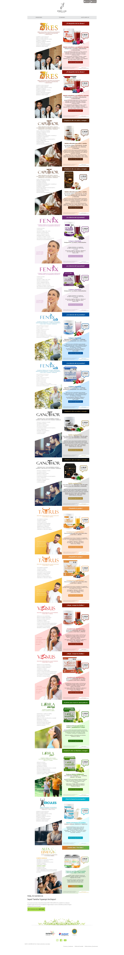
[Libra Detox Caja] (75, 748)
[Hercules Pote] (75, 845)
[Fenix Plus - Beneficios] (48, 360)
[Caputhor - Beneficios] (48, 166)
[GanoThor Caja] (75, 505)
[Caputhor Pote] (75, 166)
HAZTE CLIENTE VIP (85, 17)
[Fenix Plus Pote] (75, 360)
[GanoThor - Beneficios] (48, 457)
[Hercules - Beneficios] (48, 845)
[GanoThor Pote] (75, 457)
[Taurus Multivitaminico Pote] (75, 554)
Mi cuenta (94, 1)
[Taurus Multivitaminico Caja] (75, 602)
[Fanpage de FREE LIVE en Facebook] (61, 940)
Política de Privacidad (79, 946)
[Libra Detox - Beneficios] (48, 748)
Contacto (87, 1)
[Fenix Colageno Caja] (75, 312)
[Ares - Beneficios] (48, 69)
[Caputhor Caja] (75, 215)
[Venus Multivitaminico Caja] (75, 699)
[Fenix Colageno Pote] (75, 263)
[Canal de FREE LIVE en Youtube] (65, 940)
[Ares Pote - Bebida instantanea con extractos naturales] (75, 69)
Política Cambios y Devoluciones (91, 946)
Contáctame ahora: (36, 909)
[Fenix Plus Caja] (75, 408)
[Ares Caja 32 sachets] (75, 118)
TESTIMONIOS (62, 17)
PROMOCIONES (39, 17)
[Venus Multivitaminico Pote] (75, 651)
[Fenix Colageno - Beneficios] (48, 263)
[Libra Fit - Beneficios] (48, 796)
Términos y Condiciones (68, 946)
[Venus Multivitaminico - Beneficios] (48, 651)
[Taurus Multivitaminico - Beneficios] (48, 554)
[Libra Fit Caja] (75, 796)
